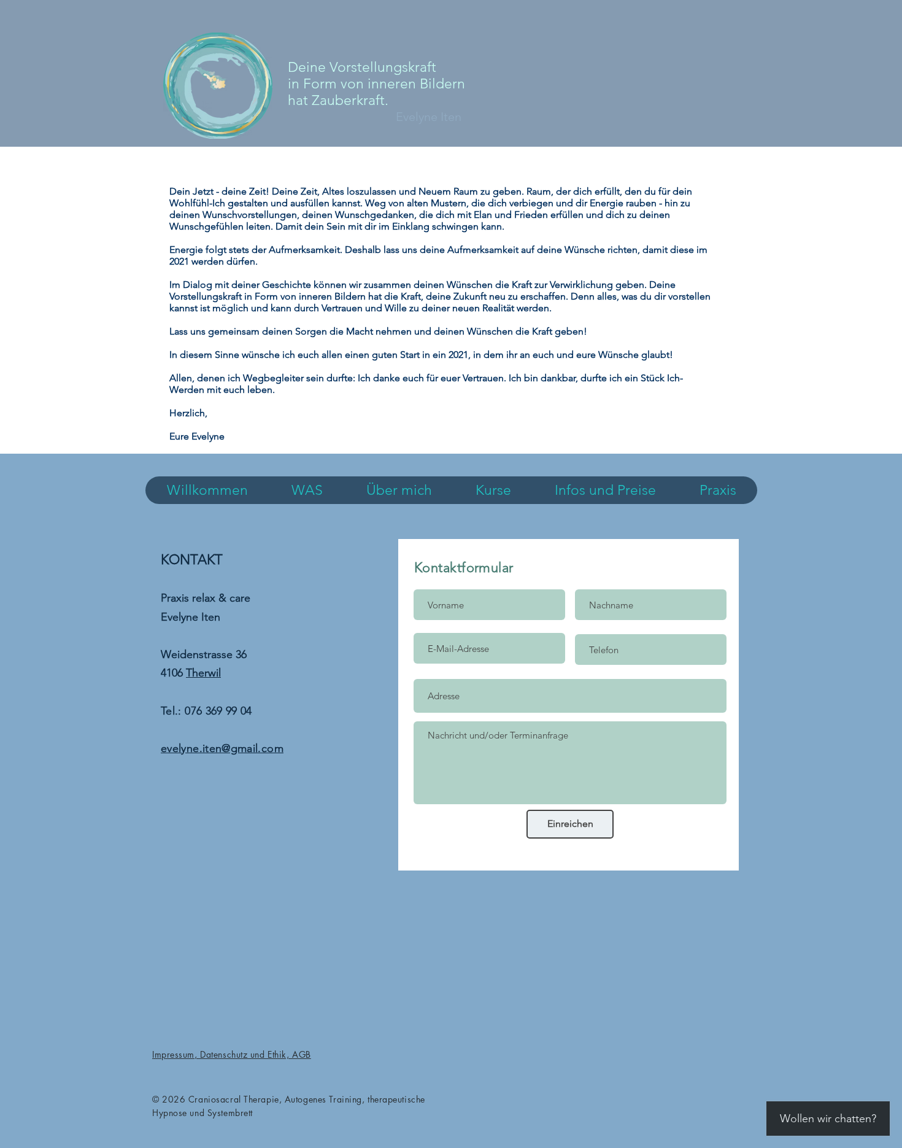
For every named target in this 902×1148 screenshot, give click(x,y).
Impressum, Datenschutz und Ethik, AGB (231, 1054)
